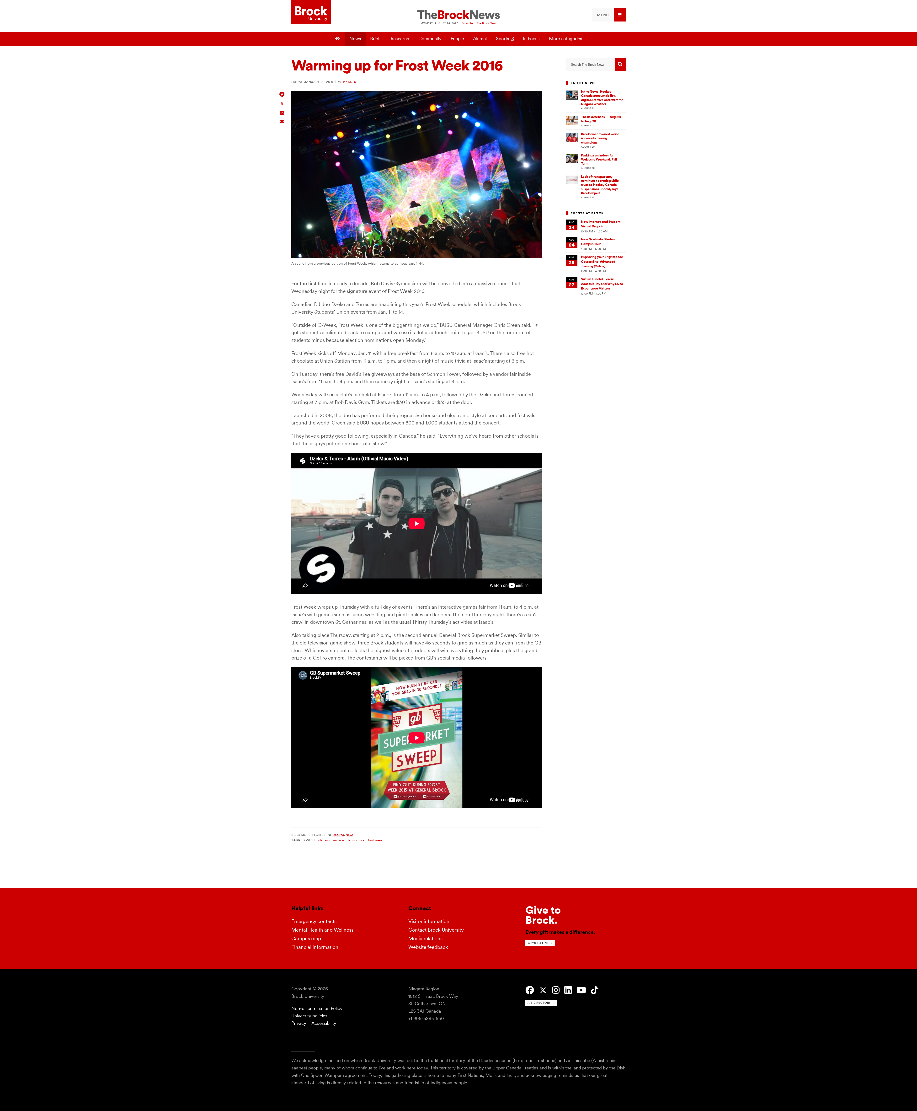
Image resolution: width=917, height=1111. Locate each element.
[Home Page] (338, 39)
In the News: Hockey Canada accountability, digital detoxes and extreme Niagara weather (602, 97)
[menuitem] (609, 14)
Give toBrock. (543, 915)
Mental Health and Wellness (322, 930)
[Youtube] (581, 990)
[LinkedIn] (568, 990)
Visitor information (428, 921)
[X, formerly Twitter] (543, 990)
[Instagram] (556, 990)
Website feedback (428, 947)
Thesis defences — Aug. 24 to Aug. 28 (601, 119)
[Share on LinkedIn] (282, 112)
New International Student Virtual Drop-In (601, 224)
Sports (502, 38)
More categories (565, 38)
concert (361, 840)
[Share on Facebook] (282, 94)
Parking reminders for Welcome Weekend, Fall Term (599, 159)
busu (351, 840)
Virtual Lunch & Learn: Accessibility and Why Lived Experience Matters (602, 283)
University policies (309, 1016)
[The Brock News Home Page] (458, 15)
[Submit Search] (620, 64)
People (457, 38)
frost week (375, 840)
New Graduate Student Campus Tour (598, 241)
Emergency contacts (313, 921)
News (355, 38)
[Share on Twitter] (282, 103)
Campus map (306, 938)
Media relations (425, 938)
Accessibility (323, 1023)
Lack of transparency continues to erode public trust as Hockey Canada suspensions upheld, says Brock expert (600, 184)
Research (400, 38)
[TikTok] (594, 990)
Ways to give (538, 943)
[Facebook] (529, 990)
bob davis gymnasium (331, 840)
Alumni (480, 38)
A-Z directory (539, 1002)
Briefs (376, 38)
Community (430, 38)
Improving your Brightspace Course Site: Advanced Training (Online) (602, 261)
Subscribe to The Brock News (479, 23)
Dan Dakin (349, 82)
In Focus (531, 38)
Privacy (298, 1023)
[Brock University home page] (311, 12)
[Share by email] (282, 121)
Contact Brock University (436, 930)
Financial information (314, 947)
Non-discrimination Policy (316, 1008)
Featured (338, 835)
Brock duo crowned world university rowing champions (600, 138)
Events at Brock (587, 213)
